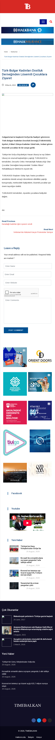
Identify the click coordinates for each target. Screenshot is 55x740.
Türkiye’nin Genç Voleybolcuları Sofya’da (31, 547)
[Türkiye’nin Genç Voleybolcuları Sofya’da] (14, 548)
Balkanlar (14, 52)
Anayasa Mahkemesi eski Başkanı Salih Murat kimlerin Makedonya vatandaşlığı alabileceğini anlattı (33, 629)
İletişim (31, 737)
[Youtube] (44, 720)
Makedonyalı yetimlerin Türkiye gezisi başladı (33, 616)
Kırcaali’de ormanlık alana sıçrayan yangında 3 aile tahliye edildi (32, 560)
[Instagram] (50, 720)
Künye (39, 737)
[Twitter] (39, 720)
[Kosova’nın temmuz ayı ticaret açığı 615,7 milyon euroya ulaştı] (14, 573)
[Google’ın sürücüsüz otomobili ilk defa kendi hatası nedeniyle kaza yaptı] (7, 642)
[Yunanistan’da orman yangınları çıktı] (14, 585)
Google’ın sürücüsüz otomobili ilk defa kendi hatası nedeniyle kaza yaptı (33, 640)
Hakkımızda (20, 737)
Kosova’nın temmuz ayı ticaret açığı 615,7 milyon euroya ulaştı (31, 572)
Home (6, 52)
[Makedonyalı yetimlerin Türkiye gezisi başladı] (7, 619)
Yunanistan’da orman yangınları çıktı (29, 584)
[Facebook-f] (34, 720)
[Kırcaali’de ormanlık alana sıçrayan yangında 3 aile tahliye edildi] (14, 560)
